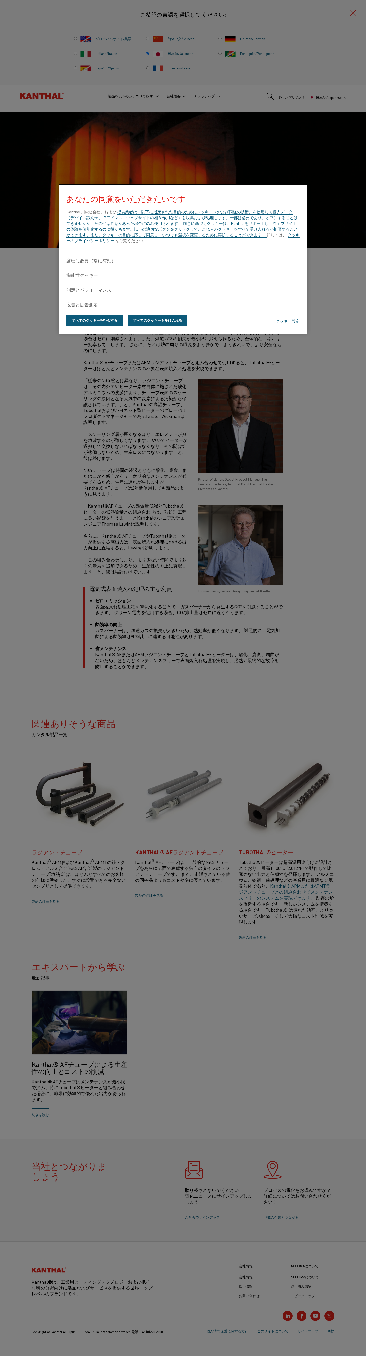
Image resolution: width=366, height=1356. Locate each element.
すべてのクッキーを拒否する (94, 320)
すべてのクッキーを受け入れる (157, 320)
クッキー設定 (288, 321)
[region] (183, 259)
